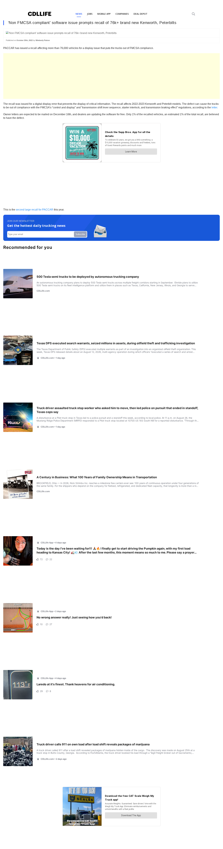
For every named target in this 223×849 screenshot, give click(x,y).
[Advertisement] (101, 76)
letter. (215, 107)
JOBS (89, 13)
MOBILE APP (104, 13)
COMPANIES (122, 13)
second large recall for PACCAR (34, 209)
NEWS (79, 13)
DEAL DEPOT (140, 13)
